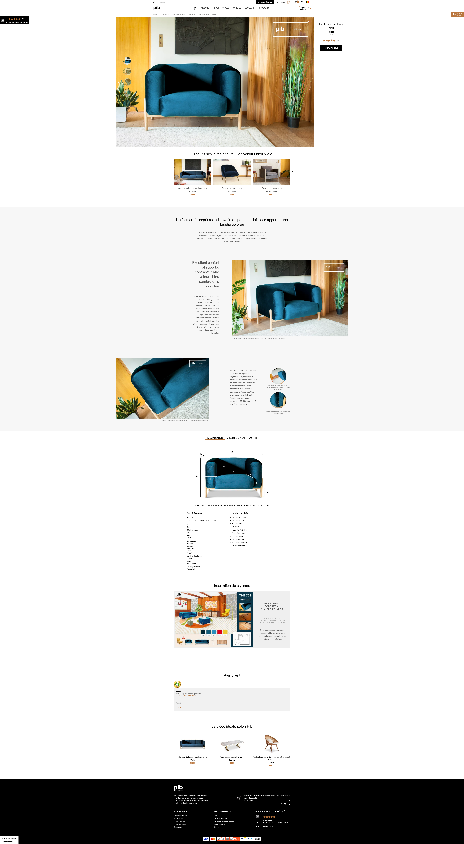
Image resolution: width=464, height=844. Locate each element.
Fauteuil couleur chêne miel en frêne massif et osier (271, 760)
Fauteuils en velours (239, 539)
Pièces (216, 8)
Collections (165, 14)
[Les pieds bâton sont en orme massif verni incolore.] (278, 400)
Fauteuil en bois (238, 520)
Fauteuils (192, 14)
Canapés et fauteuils (178, 14)
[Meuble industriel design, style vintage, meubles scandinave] (158, 8)
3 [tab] (127, 82)
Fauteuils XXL (237, 526)
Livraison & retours (236, 438)
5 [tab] (127, 104)
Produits (204, 8)
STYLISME (281, 2)
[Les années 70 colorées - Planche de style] (232, 619)
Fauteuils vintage (238, 545)
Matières (237, 8)
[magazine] (195, 8)
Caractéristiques (215, 438)
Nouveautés (263, 8)
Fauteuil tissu (237, 523)
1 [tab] (127, 61)
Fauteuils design (238, 536)
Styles (225, 8)
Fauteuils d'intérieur (239, 530)
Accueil (155, 14)
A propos (253, 438)
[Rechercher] (154, 2)
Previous (119, 82)
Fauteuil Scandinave (240, 517)
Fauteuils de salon (239, 533)
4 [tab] (127, 93)
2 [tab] (127, 71)
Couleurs (249, 8)
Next (312, 82)
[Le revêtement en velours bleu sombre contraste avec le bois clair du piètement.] (278, 376)
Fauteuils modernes (239, 542)
